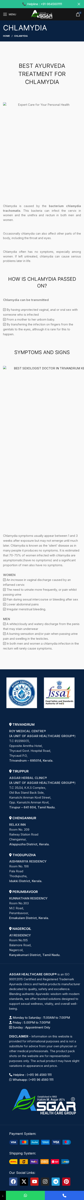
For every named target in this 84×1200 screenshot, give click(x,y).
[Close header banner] (79, 4)
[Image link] (45, 1101)
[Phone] (64, 1195)
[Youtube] (34, 1182)
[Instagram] (45, 1182)
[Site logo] (42, 14)
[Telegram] (56, 1182)
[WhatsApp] (25, 1195)
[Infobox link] (45, 742)
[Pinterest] (66, 1182)
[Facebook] (13, 1182)
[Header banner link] (36, 4)
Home (6, 36)
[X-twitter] (24, 1182)
